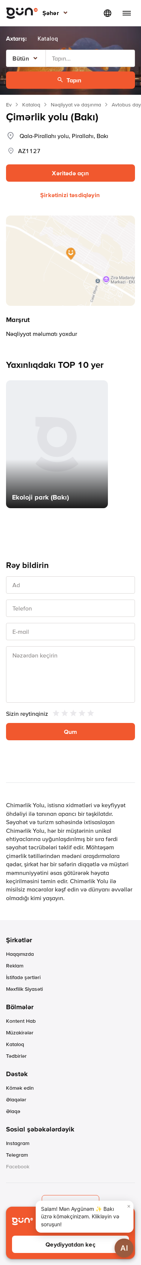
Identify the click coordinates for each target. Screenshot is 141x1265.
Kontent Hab (21, 1021)
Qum (70, 731)
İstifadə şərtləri (23, 977)
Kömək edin (20, 1088)
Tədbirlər (16, 1056)
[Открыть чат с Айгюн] (124, 1248)
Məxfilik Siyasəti (24, 989)
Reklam (14, 966)
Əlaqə (13, 1111)
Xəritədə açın (70, 173)
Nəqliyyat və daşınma (76, 105)
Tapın (74, 80)
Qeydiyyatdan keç (70, 1244)
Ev (9, 105)
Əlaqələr (16, 1099)
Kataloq (31, 105)
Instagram (17, 1143)
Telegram (17, 1155)
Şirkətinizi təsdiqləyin (70, 194)
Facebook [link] (17, 1166)
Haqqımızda (20, 954)
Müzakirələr (19, 1033)
